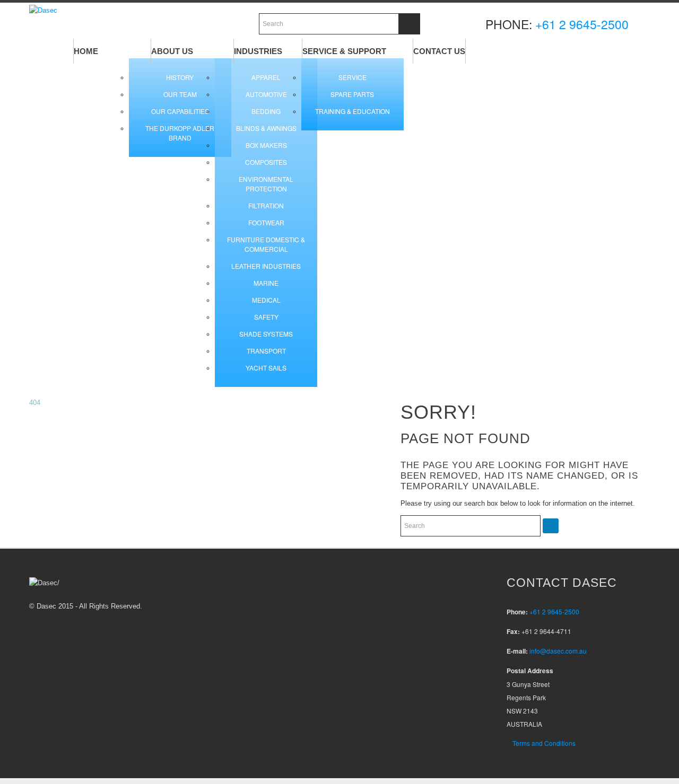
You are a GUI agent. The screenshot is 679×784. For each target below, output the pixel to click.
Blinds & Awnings (266, 128)
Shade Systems (266, 333)
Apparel (266, 77)
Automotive (266, 94)
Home (86, 51)
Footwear (266, 222)
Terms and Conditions (544, 742)
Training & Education (352, 111)
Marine (266, 282)
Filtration (266, 205)
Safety (266, 316)
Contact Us (439, 51)
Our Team (180, 94)
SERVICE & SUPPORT (344, 51)
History (180, 77)
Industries (258, 51)
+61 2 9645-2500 (582, 24)
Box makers (266, 144)
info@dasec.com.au (558, 650)
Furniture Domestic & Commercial (266, 244)
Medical (266, 299)
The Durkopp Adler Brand (179, 133)
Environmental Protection (266, 183)
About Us (172, 51)
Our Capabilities (180, 111)
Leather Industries (266, 265)
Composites (266, 161)
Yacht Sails (266, 367)
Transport (266, 350)
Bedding (266, 111)
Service (352, 77)
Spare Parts (352, 94)
